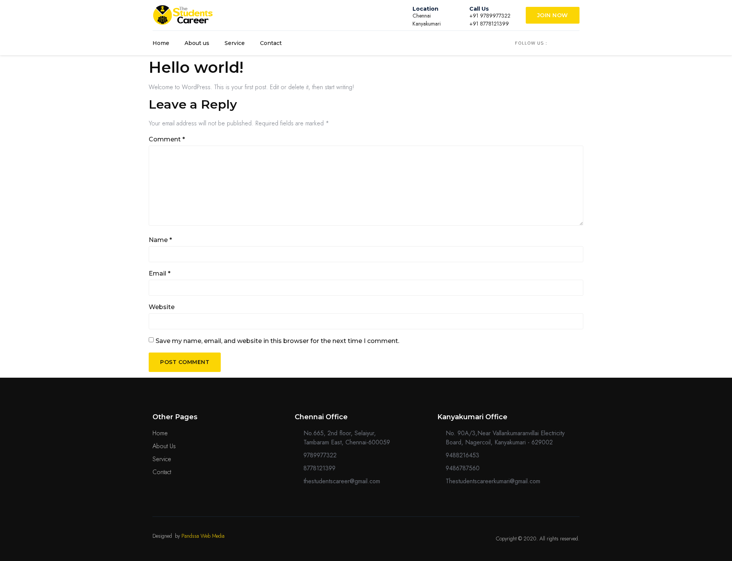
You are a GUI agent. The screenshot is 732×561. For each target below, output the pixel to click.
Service (235, 43)
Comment (167, 139)
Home (160, 43)
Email (159, 273)
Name (160, 240)
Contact (271, 43)
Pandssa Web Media (203, 536)
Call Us (479, 8)
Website (162, 307)
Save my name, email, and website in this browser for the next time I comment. (277, 341)
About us (197, 43)
